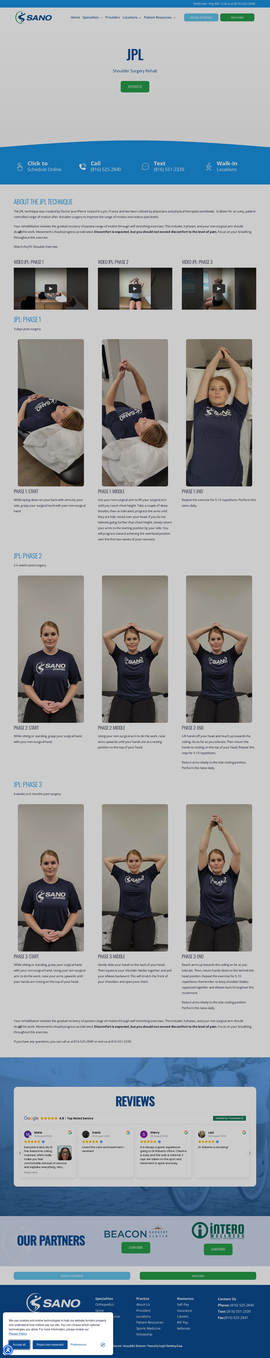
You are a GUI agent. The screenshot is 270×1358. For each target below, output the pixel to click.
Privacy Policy (18, 1333)
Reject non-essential (50, 1344)
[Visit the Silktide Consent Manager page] (102, 1344)
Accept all (19, 1344)
